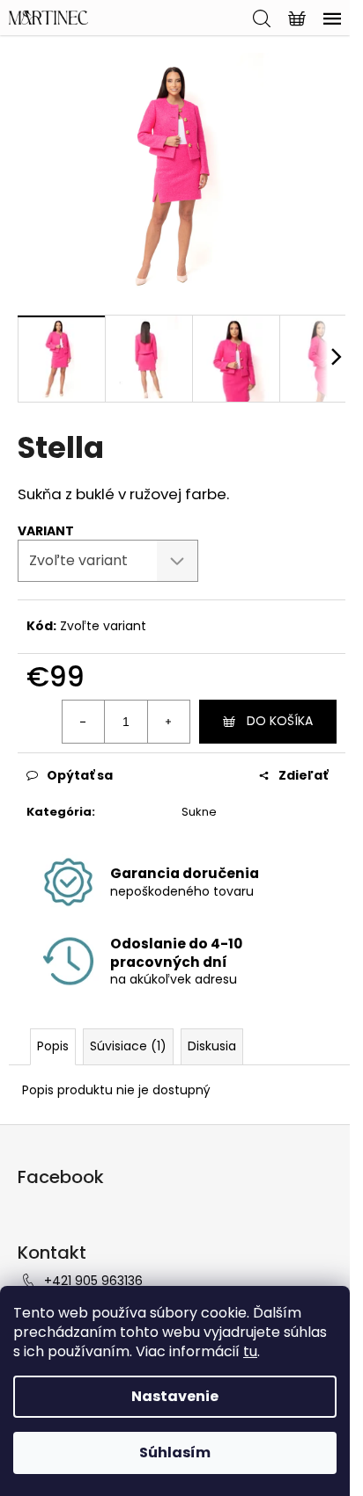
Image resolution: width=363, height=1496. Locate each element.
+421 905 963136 (93, 1280)
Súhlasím (175, 1452)
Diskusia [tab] (212, 1046)
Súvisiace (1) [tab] (128, 1046)
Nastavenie (175, 1396)
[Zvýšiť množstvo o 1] (168, 722)
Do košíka (280, 721)
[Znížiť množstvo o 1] (84, 722)
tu (250, 1351)
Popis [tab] (53, 1046)
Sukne (199, 811)
